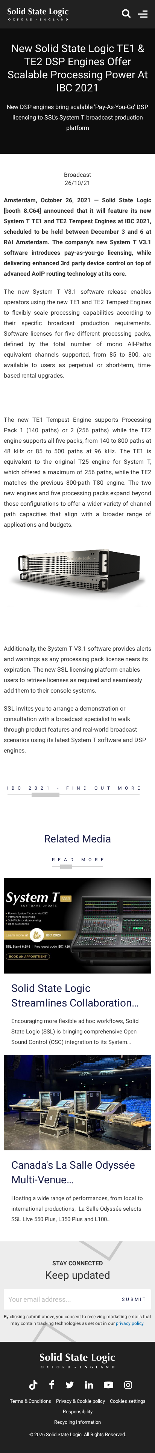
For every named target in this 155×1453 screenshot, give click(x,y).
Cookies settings (128, 1401)
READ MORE (79, 859)
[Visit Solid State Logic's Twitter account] (70, 1385)
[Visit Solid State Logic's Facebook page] (51, 1385)
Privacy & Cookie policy (80, 1401)
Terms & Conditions (30, 1401)
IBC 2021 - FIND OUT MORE (75, 788)
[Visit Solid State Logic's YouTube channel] (108, 1385)
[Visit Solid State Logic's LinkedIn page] (89, 1385)
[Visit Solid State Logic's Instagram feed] (128, 1385)
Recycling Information (77, 1422)
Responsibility (78, 1411)
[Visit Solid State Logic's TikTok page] (33, 1385)
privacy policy (129, 1323)
